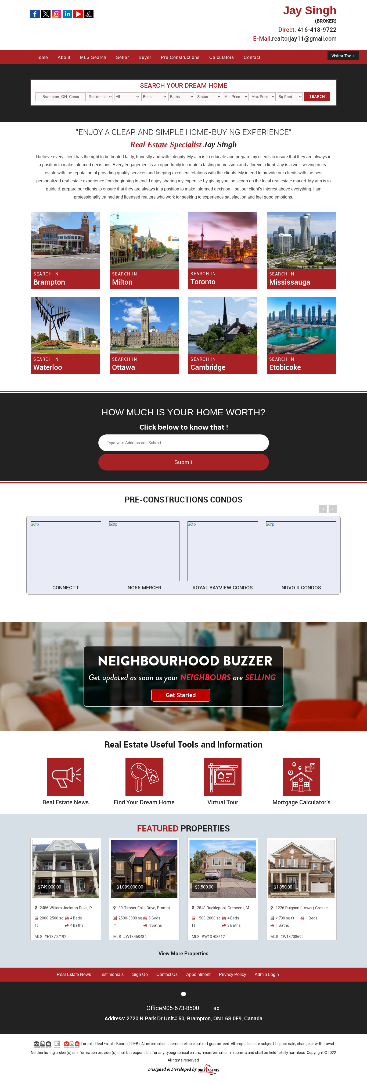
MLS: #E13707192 (50, 936)
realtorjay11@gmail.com (304, 38)
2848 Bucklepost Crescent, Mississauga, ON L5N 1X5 (244, 907)
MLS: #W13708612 (208, 936)
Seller (122, 57)
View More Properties (183, 953)
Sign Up (140, 974)
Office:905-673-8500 (173, 1008)
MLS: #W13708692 (287, 936)
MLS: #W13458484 (129, 936)
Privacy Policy (232, 974)
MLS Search (93, 57)
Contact (252, 57)
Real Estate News (74, 974)
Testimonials (112, 974)
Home (41, 57)
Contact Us (167, 974)
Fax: (215, 1008)
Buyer (145, 57)
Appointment (198, 974)
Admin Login (267, 974)
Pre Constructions (180, 57)
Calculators (221, 57)
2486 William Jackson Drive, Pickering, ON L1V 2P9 (84, 907)
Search (317, 96)
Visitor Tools (343, 55)
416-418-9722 (317, 29)
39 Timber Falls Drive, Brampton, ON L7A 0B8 (158, 907)
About (64, 57)
